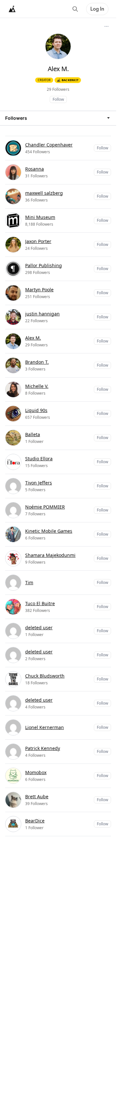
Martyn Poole (39, 289)
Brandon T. (37, 362)
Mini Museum (40, 217)
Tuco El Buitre (40, 603)
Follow (58, 99)
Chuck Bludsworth (45, 676)
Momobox (35, 772)
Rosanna (34, 169)
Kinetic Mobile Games (48, 531)
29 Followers (58, 89)
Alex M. (33, 338)
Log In (97, 9)
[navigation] (58, 118)
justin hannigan (42, 314)
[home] (12, 9)
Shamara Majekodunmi (50, 555)
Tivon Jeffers (38, 483)
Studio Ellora (39, 458)
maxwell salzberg (44, 193)
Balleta (32, 434)
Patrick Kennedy (42, 748)
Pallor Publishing (43, 265)
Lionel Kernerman (44, 727)
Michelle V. (36, 386)
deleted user (39, 627)
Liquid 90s (36, 410)
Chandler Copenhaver (49, 145)
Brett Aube (36, 796)
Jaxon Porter (38, 241)
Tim (29, 582)
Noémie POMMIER (45, 507)
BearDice (35, 821)
